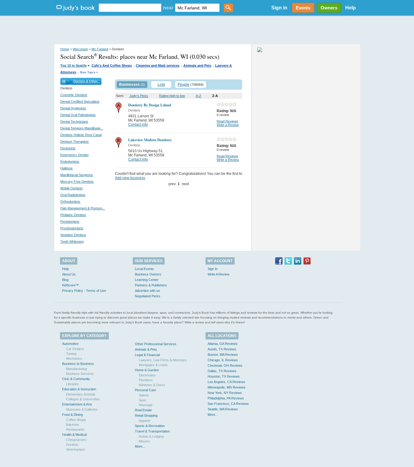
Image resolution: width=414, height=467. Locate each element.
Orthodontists (70, 201)
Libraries (72, 384)
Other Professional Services (155, 344)
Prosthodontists (71, 228)
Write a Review (228, 125)
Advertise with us (147, 290)
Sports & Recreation (150, 426)
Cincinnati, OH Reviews (225, 365)
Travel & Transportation (152, 431)
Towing (71, 353)
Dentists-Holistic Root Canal (81, 135)
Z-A (215, 96)
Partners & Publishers (151, 285)
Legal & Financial (147, 355)
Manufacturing (76, 369)
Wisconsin (80, 49)
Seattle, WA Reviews (223, 409)
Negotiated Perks (147, 296)
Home (64, 49)
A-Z (198, 96)
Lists (161, 84)
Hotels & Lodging (151, 436)
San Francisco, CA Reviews (228, 403)
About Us (69, 274)
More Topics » (89, 72)
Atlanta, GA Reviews (223, 343)
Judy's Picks (138, 96)
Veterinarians (75, 449)
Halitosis (66, 168)
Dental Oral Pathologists (78, 115)
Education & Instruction (79, 389)
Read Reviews (227, 121)
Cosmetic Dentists (73, 95)
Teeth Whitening (72, 241)
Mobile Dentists (71, 188)
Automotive (70, 343)
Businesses (129, 84)
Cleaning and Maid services (157, 65)
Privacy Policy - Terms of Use (84, 290)
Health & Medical (74, 434)
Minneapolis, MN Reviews (226, 387)
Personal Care (145, 390)
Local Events (144, 269)
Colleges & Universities (83, 399)
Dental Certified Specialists (79, 101)
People (183, 84)
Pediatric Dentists (73, 215)
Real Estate (143, 410)
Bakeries (72, 424)
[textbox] (130, 8)
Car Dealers (75, 349)
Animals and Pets (197, 65)
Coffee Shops (76, 420)
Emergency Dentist (74, 155)
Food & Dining (72, 414)
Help (350, 7)
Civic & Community (76, 379)
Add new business (130, 178)
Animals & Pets (146, 349)
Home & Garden (147, 370)
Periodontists (69, 221)
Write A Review (218, 274)
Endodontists (69, 161)
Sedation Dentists (73, 235)
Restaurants (75, 429)
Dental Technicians (74, 121)
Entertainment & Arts (77, 404)
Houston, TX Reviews (224, 376)
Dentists (72, 444)
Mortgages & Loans (153, 365)
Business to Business (78, 363)
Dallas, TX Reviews (222, 371)
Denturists (67, 148)
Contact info (138, 124)
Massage (145, 405)
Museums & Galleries (82, 409)
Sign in (279, 7)
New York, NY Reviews (225, 393)
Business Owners (148, 274)
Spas (142, 400)
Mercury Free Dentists (77, 181)
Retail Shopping (146, 415)
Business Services (80, 373)
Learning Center (147, 280)
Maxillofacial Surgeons (76, 175)
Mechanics (74, 358)
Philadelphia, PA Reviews (226, 398)
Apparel (144, 420)
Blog (65, 280)
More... (140, 446)
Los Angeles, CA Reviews (226, 382)
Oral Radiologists (72, 195)
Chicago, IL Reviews (223, 360)
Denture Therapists (74, 141)
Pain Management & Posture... (82, 208)
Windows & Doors (152, 385)
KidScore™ (70, 285)
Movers (144, 441)
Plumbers (146, 380)
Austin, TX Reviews (222, 349)
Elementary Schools (80, 394)
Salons (144, 395)
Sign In (213, 269)
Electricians (147, 375)
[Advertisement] (207, 30)
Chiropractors (76, 440)
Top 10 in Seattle (73, 65)
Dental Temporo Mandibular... (81, 128)
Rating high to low (172, 96)
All (63, 81)
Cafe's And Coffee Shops (112, 65)
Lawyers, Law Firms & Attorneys (163, 360)
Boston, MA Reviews (223, 354)
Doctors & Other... (86, 81)
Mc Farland (100, 49)
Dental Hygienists (73, 108)
